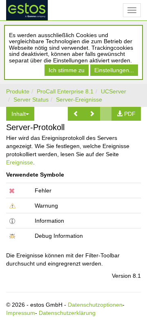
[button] (76, 114)
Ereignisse (19, 162)
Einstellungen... (114, 70)
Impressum (20, 313)
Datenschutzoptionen (95, 304)
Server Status (31, 99)
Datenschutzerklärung (67, 313)
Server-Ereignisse (79, 99)
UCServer (113, 91)
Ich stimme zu (67, 70)
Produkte (17, 91)
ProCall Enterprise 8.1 (65, 91)
